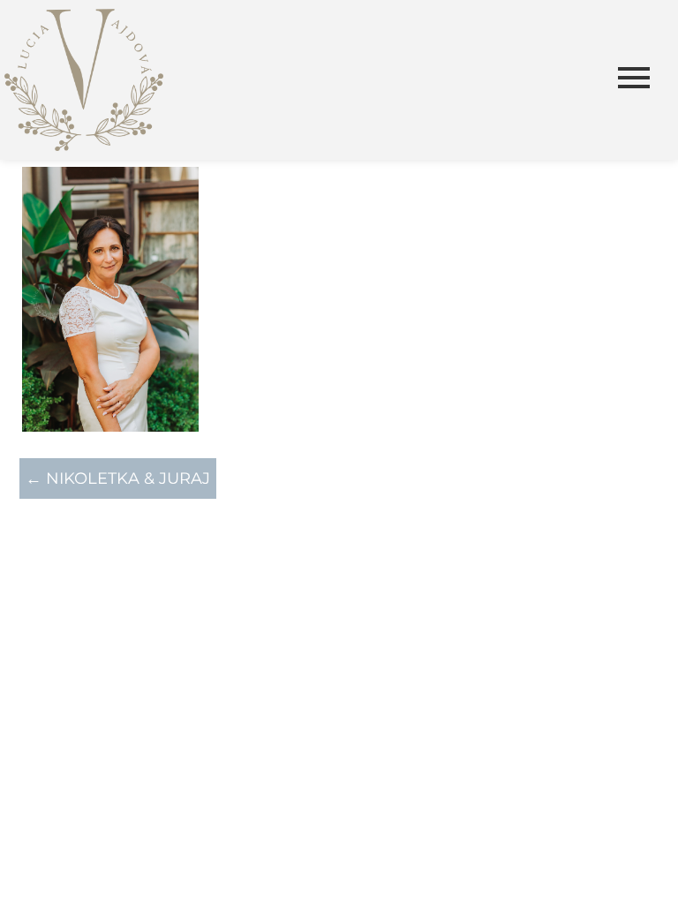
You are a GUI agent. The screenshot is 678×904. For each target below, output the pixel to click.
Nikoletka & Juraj (118, 478)
